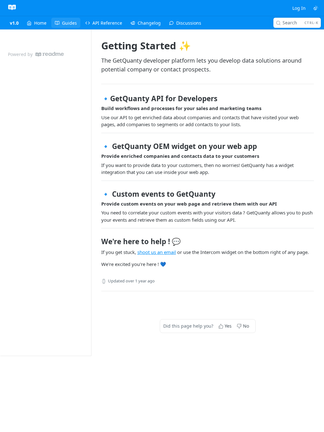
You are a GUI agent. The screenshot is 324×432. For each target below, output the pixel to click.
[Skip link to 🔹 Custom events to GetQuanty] (97, 194)
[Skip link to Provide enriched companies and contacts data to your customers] (97, 156)
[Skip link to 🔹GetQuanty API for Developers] (97, 99)
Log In (299, 8)
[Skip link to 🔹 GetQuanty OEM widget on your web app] (97, 146)
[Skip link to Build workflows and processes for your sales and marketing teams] (97, 108)
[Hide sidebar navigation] (90, 192)
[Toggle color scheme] (316, 8)
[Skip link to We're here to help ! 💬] (97, 242)
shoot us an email (156, 252)
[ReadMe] (49, 54)
